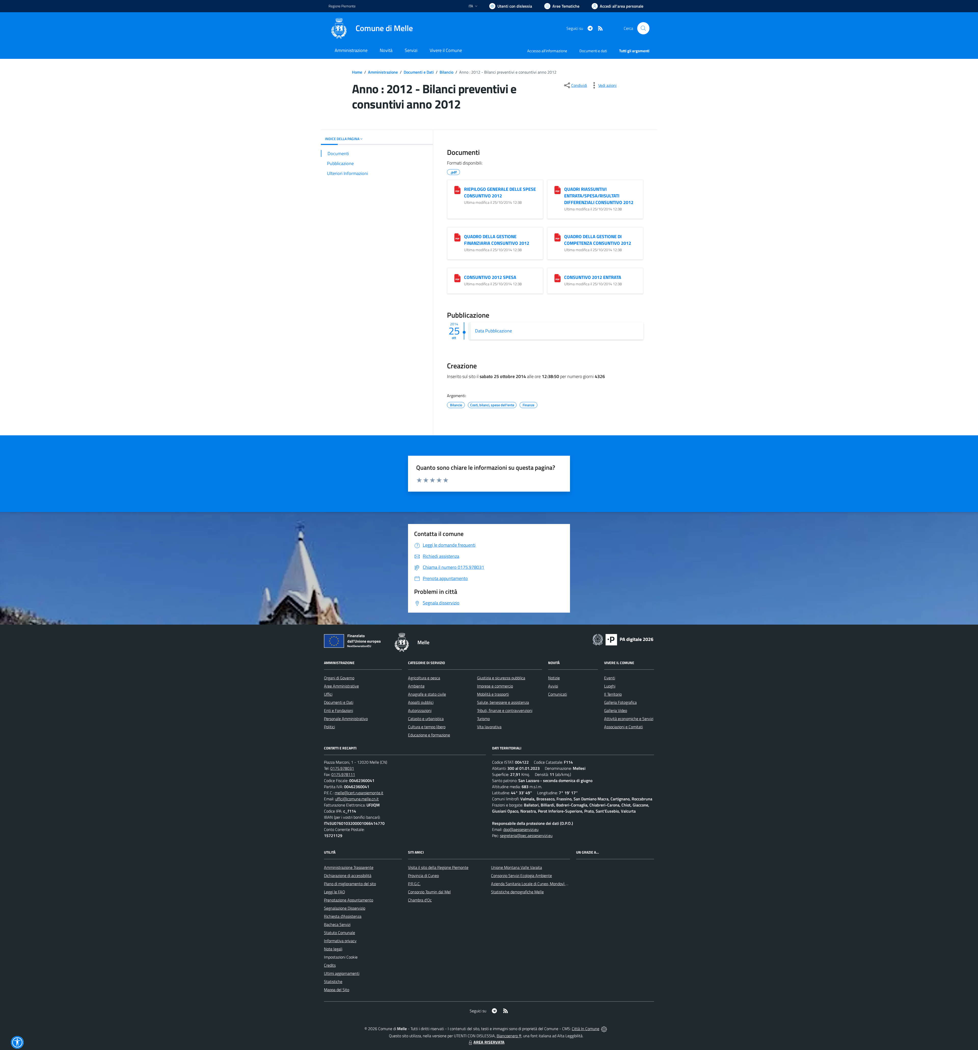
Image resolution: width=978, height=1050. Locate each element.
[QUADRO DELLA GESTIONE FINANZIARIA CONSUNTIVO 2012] (457, 237)
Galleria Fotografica (620, 702)
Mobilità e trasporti (493, 694)
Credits (330, 965)
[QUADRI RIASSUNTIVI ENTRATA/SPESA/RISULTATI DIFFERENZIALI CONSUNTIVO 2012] (557, 190)
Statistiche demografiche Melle (517, 892)
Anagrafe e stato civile (427, 694)
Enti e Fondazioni (338, 710)
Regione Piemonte (342, 6)
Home (357, 72)
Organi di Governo (339, 678)
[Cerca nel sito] (643, 28)
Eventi (609, 678)
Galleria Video (615, 710)
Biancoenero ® (509, 1036)
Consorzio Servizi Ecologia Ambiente (521, 875)
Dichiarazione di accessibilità (347, 875)
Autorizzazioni (419, 710)
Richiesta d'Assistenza (342, 916)
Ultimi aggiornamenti (341, 973)
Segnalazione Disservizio (344, 908)
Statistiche (333, 981)
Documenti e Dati (419, 72)
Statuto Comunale (339, 933)
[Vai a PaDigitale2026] (623, 639)
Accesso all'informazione (547, 51)
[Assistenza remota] (604, 1029)
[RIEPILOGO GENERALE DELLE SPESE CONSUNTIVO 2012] (457, 190)
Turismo (483, 719)
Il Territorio (613, 694)
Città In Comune (585, 1029)
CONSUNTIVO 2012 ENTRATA (592, 277)
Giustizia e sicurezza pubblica (501, 678)
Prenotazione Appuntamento (348, 900)
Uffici (328, 694)
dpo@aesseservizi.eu (520, 829)
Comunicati (557, 694)
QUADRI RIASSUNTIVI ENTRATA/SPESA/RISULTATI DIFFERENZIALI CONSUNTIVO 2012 (598, 196)
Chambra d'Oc (420, 900)
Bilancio (446, 72)
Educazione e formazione (429, 735)
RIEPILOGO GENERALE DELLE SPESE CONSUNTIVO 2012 (500, 192)
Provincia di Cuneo (423, 875)
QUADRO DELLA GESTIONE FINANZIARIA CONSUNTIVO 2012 (496, 240)
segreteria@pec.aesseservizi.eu (526, 835)
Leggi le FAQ (334, 892)
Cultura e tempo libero (426, 727)
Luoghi (609, 686)
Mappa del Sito (336, 990)
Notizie (554, 678)
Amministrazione (383, 72)
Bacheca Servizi (337, 924)
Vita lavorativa (489, 727)
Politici (329, 727)
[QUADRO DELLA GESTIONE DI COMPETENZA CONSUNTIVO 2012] (557, 237)
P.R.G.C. (414, 884)
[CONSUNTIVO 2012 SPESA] (457, 278)
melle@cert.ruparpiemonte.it (359, 793)
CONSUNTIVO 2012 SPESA (490, 277)
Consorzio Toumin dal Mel (429, 892)
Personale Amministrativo (346, 719)
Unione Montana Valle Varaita (516, 867)
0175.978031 (342, 768)
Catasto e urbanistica (426, 719)
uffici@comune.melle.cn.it (357, 799)
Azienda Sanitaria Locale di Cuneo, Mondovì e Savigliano (538, 884)
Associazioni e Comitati (623, 727)
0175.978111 (343, 774)
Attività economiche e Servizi (628, 719)
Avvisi (553, 686)
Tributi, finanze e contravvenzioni (504, 710)
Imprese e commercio (495, 686)
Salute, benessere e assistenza (503, 702)
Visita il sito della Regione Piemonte (438, 867)
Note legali (333, 949)
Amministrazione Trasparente (348, 867)
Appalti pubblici (420, 702)
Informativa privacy (340, 941)
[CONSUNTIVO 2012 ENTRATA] (557, 278)
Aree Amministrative (341, 686)
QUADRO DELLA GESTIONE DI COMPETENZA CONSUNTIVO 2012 (597, 240)
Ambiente (416, 686)
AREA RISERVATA (489, 1042)
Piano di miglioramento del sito (350, 884)
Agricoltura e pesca (424, 678)
